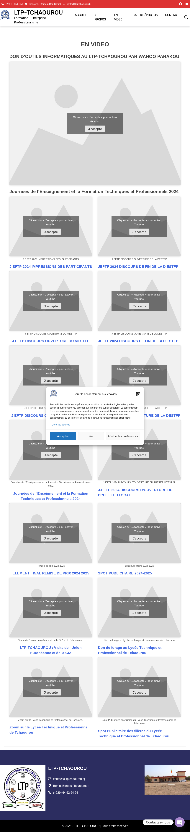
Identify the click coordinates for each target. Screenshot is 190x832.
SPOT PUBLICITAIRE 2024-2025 (125, 573)
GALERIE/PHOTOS (145, 15)
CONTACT (172, 15)
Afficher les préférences (123, 436)
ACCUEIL (81, 15)
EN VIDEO (118, 17)
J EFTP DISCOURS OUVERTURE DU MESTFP (50, 341)
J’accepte (95, 129)
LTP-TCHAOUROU (38, 12)
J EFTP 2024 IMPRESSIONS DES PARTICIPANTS (50, 267)
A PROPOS (100, 17)
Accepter (63, 436)
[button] (138, 394)
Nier (91, 436)
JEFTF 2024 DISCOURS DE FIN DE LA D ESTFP (138, 267)
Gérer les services (61, 424)
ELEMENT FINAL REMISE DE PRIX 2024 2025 (50, 573)
